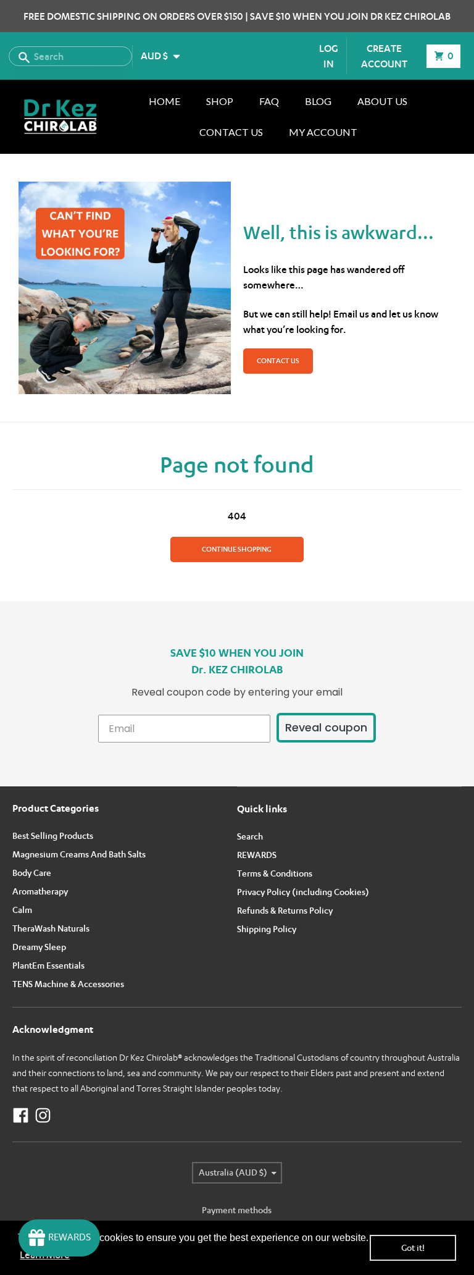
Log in (328, 56)
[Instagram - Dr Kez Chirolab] (43, 1115)
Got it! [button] (413, 1247)
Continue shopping (237, 549)
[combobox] (70, 56)
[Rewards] (59, 1237)
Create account (384, 56)
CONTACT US (278, 360)
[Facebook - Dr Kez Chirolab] (20, 1115)
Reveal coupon (326, 727)
